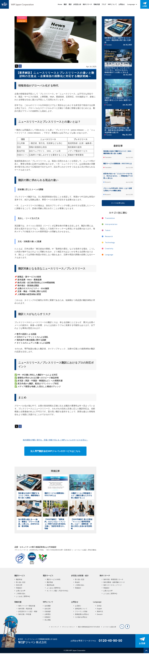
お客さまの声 (20, 591)
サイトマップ (55, 627)
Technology (110, 242)
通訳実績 (50, 582)
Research (109, 236)
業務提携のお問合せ (82, 614)
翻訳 (65, 4)
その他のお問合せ (81, 617)
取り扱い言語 (20, 582)
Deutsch (100, 614)
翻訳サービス (20, 575)
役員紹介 (48, 617)
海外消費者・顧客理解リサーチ (114, 582)
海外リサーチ (87, 4)
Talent (107, 230)
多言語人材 (77, 4)
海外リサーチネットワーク (112, 585)
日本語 (99, 606)
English (99, 608)
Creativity (109, 248)
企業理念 (48, 614)
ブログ (104, 4)
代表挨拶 (48, 611)
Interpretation (111, 224)
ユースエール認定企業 (109, 627)
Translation (22, 18)
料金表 (77, 582)
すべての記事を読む (118, 203)
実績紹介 (19, 588)
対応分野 (19, 585)
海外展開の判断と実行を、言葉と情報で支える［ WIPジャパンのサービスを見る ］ (55, 440)
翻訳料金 (19, 579)
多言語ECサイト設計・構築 (27, 611)
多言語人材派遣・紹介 (80, 575)
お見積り (78, 606)
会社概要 (48, 606)
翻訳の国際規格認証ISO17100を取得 (89, 627)
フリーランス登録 (81, 611)
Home (60, 4)
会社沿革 (48, 608)
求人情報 (48, 620)
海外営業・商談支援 (25, 608)
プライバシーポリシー (68, 627)
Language (21, 21)
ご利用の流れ (20, 593)
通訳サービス (48, 575)
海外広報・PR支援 (24, 614)
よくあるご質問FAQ (23, 596)
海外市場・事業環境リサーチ (113, 579)
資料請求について (81, 608)
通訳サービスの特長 (53, 579)
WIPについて (112, 4)
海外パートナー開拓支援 (26, 606)
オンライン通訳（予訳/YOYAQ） (58, 591)
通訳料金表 (50, 585)
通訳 (70, 4)
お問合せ (122, 4)
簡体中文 (100, 611)
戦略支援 (97, 4)
